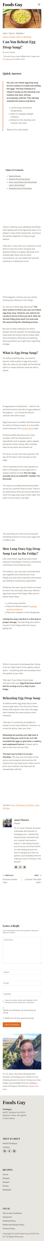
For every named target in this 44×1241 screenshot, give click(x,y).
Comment (9, 940)
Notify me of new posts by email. (19, 1018)
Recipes (6, 1178)
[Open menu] (39, 4)
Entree (6, 1186)
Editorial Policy (9, 1221)
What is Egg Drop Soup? (19, 179)
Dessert (6, 1182)
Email (7, 983)
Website (7, 994)
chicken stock (28, 428)
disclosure (10, 59)
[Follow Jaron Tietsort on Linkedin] (24, 867)
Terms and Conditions (12, 1213)
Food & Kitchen (9, 37)
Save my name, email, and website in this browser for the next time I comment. (21, 1001)
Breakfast (7, 1190)
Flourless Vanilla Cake (10, 879)
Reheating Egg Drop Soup (20, 188)
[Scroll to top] (38, 1237)
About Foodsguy (10, 1143)
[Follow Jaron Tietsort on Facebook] (16, 867)
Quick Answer (15, 176)
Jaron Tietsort (10, 52)
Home (5, 1174)
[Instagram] (14, 1151)
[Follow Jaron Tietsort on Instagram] (20, 867)
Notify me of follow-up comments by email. (19, 1011)
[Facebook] (5, 1151)
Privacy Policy (9, 1228)
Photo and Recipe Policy (13, 1225)
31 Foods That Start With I (33, 879)
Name (7, 972)
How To (19, 37)
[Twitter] (9, 1151)
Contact (6, 1147)
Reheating (27, 37)
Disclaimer (7, 1217)
